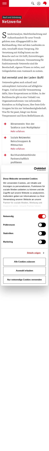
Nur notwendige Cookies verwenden (24, 279)
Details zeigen (34, 253)
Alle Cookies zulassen (24, 261)
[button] (4, 3)
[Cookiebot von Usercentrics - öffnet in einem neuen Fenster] (34, 169)
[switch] (42, 225)
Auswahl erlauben (24, 270)
